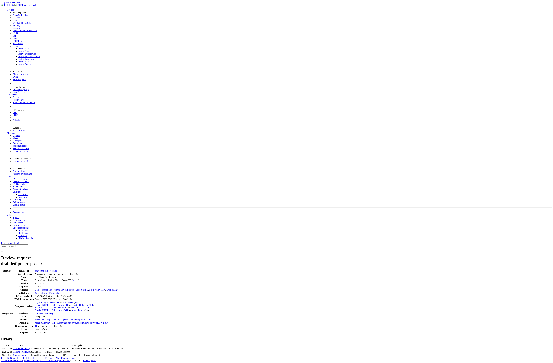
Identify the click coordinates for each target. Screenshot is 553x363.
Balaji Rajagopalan (43, 290)
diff (76, 302)
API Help (17, 199)
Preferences (18, 222)
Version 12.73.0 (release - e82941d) (40, 360)
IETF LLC (18, 41)
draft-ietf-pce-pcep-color (46, 271)
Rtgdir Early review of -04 (47, 302)
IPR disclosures (20, 179)
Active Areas (24, 51)
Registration (18, 143)
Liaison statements (21, 181)
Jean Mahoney (19, 355)
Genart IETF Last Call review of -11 (51, 305)
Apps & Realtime (21, 15)
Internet (16, 20)
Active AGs (23, 48)
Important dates (20, 146)
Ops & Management (22, 23)
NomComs (18, 186)
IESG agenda (19, 184)
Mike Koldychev (97, 290)
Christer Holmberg (79, 305)
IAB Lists (22, 235)
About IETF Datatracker (12, 360)
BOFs (15, 77)
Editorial (16, 120)
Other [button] (9, 176)
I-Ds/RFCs (23, 194)
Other (15, 46)
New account (19, 225)
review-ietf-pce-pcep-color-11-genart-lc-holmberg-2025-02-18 (63, 319)
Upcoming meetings (22, 161)
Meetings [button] (11, 133)
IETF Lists (23, 230)
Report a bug (18, 212)
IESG (15, 33)
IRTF (15, 38)
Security (16, 28)
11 (36, 326)
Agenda (16, 135)
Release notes (19, 202)
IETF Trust (38, 358)
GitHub (86, 360)
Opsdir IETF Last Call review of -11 (51, 310)
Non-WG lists (19, 92)
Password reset (19, 220)
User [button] (9, 215)
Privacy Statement (69, 358)
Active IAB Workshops (29, 56)
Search (16, 97)
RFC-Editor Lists (26, 238)
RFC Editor (18, 43)
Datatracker (32, 5)
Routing (16, 25)
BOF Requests (19, 79)
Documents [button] (12, 94)
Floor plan (17, 140)
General (16, 17)
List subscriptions (21, 228)
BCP (20, 130)
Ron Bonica (67, 302)
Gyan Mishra (112, 290)
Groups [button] (10, 10)
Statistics (17, 192)
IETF (3, 358)
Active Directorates (27, 54)
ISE (14, 117)
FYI (24, 130)
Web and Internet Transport (25, 30)
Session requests (20, 151)
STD (15, 130)
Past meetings (19, 171)
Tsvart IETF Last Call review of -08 (51, 307)
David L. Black (78, 307)
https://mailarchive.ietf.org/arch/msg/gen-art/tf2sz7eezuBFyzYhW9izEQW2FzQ (71, 323)
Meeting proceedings (22, 174)
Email (93, 360)
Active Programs (26, 59)
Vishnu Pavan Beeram (64, 290)
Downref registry (20, 189)
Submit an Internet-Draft (24, 102)
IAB (15, 36)
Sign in (16, 217)
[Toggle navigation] (2, 251)
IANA (58, 358)
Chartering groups (21, 74)
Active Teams (24, 64)
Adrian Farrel (77, 310)
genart (75, 280)
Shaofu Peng (82, 290)
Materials (17, 138)
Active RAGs (24, 61)
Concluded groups (21, 89)
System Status (63, 360)
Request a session (21, 148)
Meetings (22, 197)
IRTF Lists (23, 233)
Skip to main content (10, 2)
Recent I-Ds (18, 100)
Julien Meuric (41, 293)
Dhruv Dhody (55, 293)
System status (19, 205)
